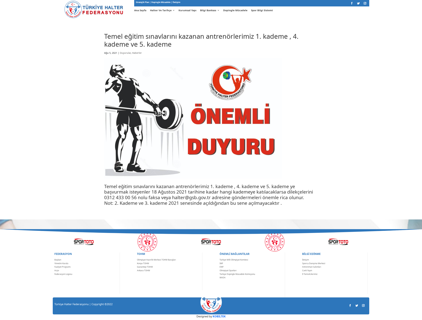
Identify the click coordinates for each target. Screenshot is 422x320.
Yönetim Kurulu (61, 263)
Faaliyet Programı (62, 266)
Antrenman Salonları (311, 266)
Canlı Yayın (307, 270)
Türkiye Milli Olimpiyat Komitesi (234, 259)
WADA (223, 277)
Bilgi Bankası (208, 10)
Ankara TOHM (143, 270)
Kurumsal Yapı (187, 10)
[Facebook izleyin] (351, 3)
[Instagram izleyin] (365, 3)
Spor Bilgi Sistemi (262, 10)
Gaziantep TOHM (145, 266)
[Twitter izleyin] (358, 3)
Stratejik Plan (143, 2)
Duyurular (125, 52)
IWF (221, 263)
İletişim (176, 2)
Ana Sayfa (140, 10)
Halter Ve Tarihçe (161, 10)
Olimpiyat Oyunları (228, 270)
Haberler (137, 52)
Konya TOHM (143, 263)
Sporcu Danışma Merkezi (313, 263)
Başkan (57, 259)
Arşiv (56, 270)
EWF (222, 266)
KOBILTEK (219, 316)
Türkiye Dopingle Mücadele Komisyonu (237, 274)
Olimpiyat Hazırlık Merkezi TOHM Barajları (156, 259)
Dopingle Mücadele (160, 2)
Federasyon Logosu (63, 274)
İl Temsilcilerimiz (309, 274)
